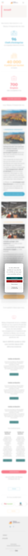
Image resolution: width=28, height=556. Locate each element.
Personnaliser (14, 284)
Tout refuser (14, 281)
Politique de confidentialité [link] (14, 288)
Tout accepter (14, 278)
